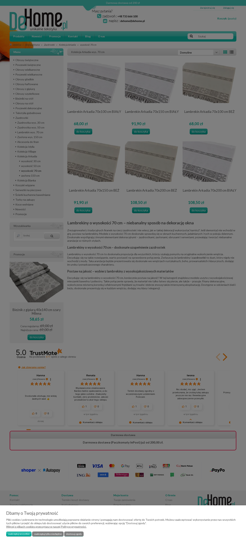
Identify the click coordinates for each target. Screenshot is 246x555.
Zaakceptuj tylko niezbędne (48, 533)
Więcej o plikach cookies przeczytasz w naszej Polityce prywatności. (46, 526)
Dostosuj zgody (74, 533)
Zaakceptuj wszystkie (19, 533)
